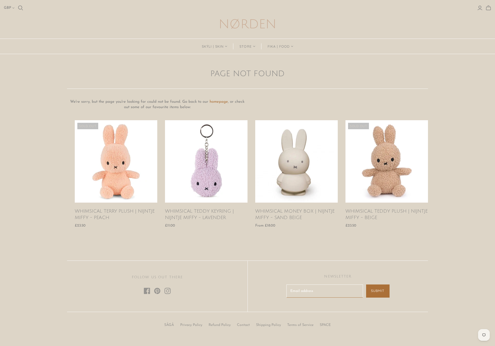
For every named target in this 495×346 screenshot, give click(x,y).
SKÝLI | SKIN (213, 46)
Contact (243, 325)
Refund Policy (220, 325)
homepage (219, 102)
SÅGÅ (169, 325)
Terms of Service (300, 325)
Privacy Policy (191, 325)
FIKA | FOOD (279, 46)
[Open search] (20, 8)
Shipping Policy (268, 325)
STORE (245, 46)
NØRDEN (247, 24)
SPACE (325, 325)
